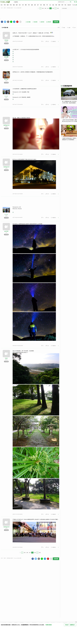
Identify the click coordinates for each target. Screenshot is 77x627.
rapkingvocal (6, 125)
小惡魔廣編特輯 (67, 86)
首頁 (1, 4)
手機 (4, 4)
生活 (50, 4)
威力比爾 (6, 56)
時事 (62, 4)
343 (53, 8)
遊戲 (32, 4)
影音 (20, 4)
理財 (56, 4)
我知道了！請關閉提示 (70, 624)
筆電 (11, 4)
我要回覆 (56, 21)
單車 (29, 4)
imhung (6, 40)
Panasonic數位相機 (17, 7)
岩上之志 (6, 79)
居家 (35, 4)
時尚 (41, 4)
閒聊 (59, 4)
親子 (38, 4)
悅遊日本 (69, 4)
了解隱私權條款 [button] (48, 624)
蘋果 (17, 4)
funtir (6, 358)
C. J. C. (6, 96)
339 (43, 8)
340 (45, 8)
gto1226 (6, 231)
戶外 (47, 4)
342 (50, 8)
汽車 (23, 4)
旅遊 (53, 4)
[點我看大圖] (34, 174)
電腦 (14, 4)
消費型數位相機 (10, 7)
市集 (65, 4)
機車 (26, 4)
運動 (44, 4)
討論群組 (16, 2)
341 (48, 8)
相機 (8, 4)
